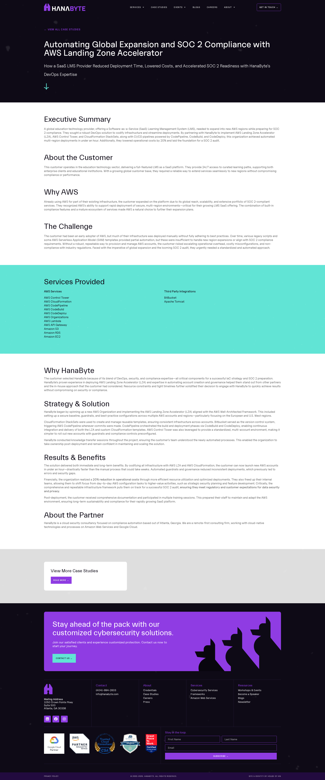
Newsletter (244, 701)
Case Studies (159, 7)
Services (135, 7)
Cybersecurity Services (204, 690)
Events (178, 7)
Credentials (150, 690)
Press (146, 701)
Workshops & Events (249, 690)
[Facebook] (55, 719)
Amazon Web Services (203, 698)
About (228, 7)
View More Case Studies (74, 571)
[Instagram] (64, 719)
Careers (212, 7)
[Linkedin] (47, 719)
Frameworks (198, 694)
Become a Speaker (248, 694)
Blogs (196, 7)
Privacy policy (51, 776)
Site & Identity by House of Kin (265, 776)
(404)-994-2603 (106, 690)
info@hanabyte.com (107, 694)
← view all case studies (62, 29)
